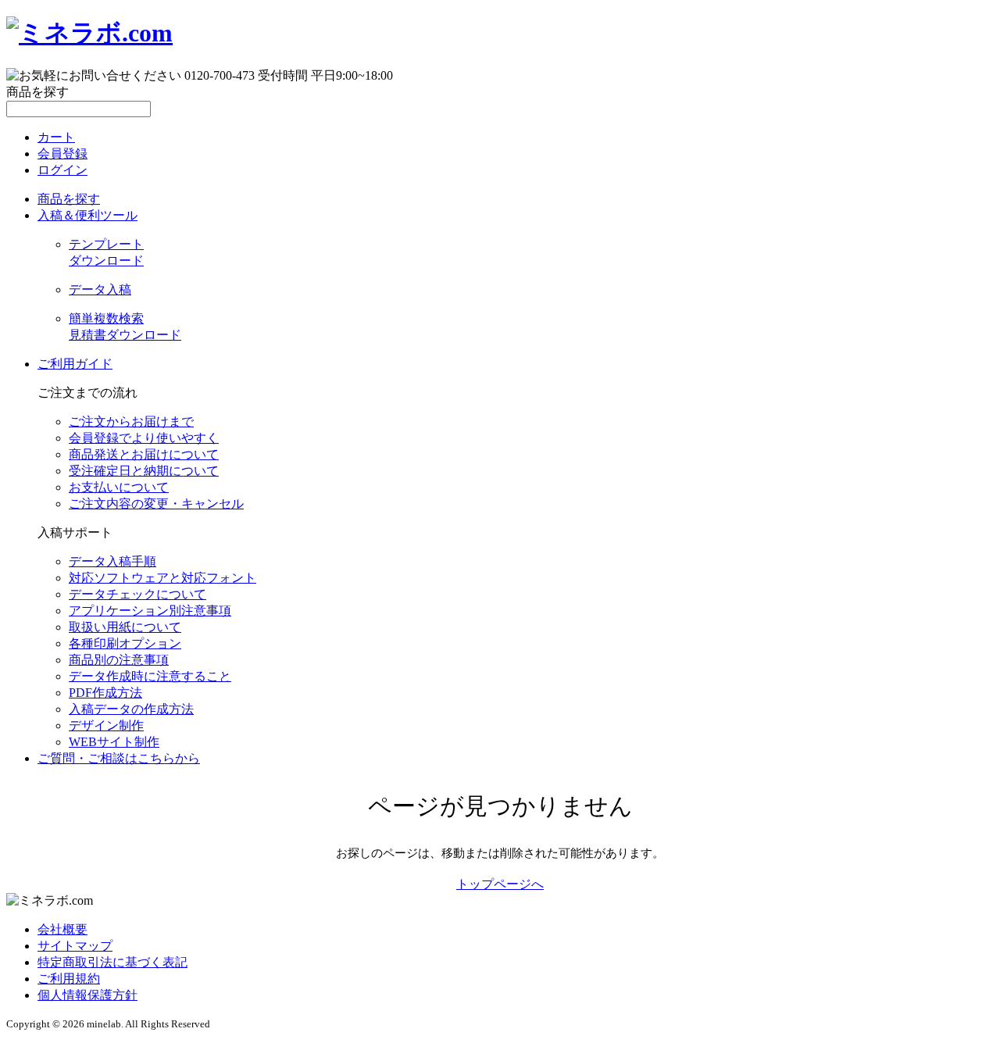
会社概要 (63, 929)
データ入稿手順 (112, 561)
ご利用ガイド (75, 363)
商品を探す (69, 198)
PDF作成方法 (105, 692)
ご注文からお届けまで (131, 421)
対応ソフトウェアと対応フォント (162, 577)
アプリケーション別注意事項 (150, 610)
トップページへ (500, 884)
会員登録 (63, 153)
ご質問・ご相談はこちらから (119, 758)
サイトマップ (75, 945)
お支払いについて (119, 487)
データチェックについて (137, 594)
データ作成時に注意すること (150, 676)
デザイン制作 (106, 725)
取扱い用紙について (125, 627)
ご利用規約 (69, 978)
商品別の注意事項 (119, 659)
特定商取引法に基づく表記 (113, 962)
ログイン (63, 170)
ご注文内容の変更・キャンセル (156, 503)
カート (56, 137)
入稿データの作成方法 (131, 709)
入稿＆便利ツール (88, 215)
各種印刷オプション (125, 643)
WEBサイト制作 (114, 741)
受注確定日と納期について (144, 470)
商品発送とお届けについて (144, 454)
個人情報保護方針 (88, 995)
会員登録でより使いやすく (144, 438)
